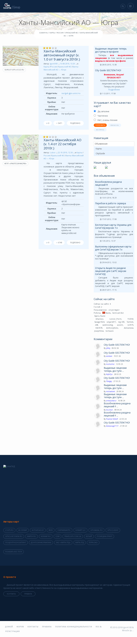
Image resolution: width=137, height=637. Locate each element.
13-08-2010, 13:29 (67, 63)
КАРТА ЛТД (79, 542)
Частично (103, 115)
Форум (20, 626)
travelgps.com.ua (72, 536)
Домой (9, 626)
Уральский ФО (65, 66)
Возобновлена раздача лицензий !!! (108, 183)
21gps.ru (9, 530)
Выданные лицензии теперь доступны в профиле (111, 50)
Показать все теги (13, 551)
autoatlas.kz (38, 530)
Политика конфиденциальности (73, 626)
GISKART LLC (80, 530)
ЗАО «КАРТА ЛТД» (63, 542)
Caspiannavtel (64, 530)
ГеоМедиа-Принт (104, 536)
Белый (89, 536)
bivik (51, 530)
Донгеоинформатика (41, 542)
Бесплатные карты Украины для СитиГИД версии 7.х (113, 226)
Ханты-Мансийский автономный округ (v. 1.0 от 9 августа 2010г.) (62, 55)
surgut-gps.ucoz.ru (14, 70)
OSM (57, 536)
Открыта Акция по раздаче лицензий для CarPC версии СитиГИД (110, 271)
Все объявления (104, 176)
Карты (46, 66)
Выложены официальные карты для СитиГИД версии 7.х (113, 248)
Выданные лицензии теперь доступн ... (115, 369)
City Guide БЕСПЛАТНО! (108, 70)
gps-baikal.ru (96, 530)
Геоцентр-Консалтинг (15, 542)
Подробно (75, 123)
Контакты (11, 594)
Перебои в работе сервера (110, 203)
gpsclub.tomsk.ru (13, 536)
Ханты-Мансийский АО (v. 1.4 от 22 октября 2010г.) (62, 144)
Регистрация (12, 631)
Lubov (52, 152)
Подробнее (114, 89)
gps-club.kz (112, 530)
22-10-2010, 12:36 (65, 152)
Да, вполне (103, 111)
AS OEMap (22, 530)
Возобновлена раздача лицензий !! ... (117, 405)
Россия (53, 66)
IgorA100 (54, 63)
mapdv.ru (31, 536)
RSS (98, 626)
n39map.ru (46, 536)
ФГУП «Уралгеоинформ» (16, 163)
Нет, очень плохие (107, 120)
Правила (28, 594)
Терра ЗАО (93, 542)
